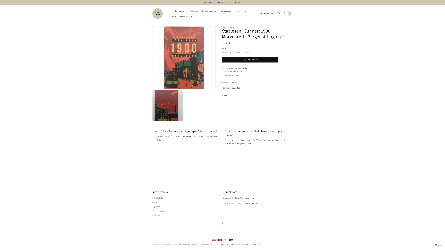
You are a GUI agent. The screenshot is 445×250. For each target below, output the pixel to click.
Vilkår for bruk (158, 211)
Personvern (157, 215)
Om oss (155, 202)
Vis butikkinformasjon (233, 75)
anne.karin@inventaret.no (242, 198)
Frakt (236, 52)
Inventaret (161, 244)
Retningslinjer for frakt (236, 244)
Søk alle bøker (158, 198)
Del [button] (225, 95)
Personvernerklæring (207, 244)
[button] (181, 11)
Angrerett (156, 206)
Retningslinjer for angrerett (188, 244)
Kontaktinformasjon (253, 244)
